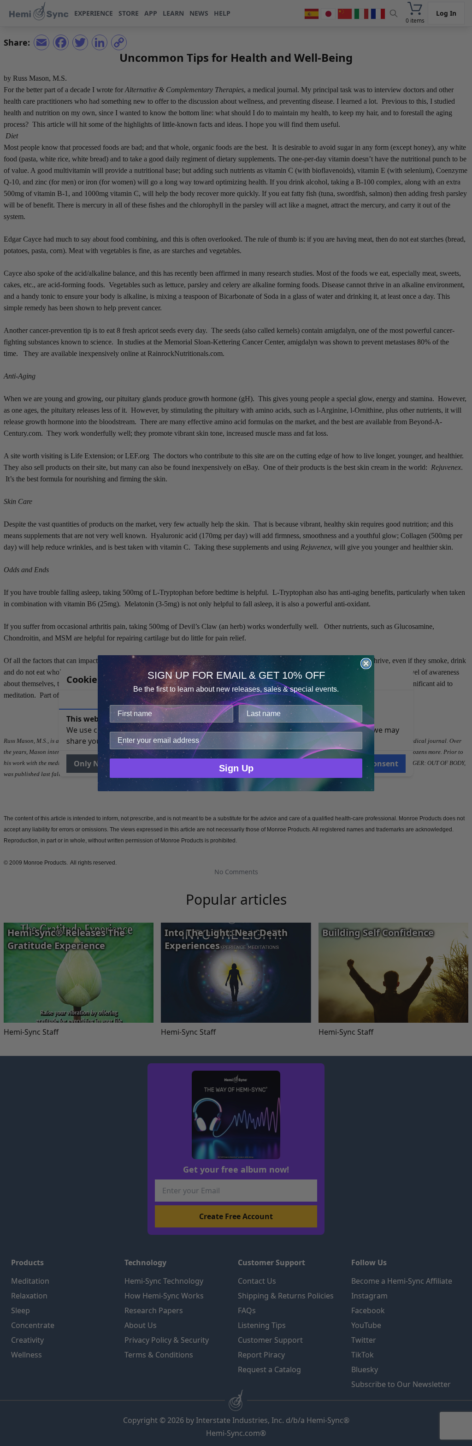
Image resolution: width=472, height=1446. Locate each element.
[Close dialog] (366, 663)
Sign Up (236, 768)
